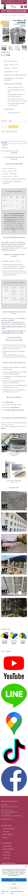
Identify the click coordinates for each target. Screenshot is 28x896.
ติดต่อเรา (3, 428)
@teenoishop (9, 402)
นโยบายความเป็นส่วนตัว (8, 828)
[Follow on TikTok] (5, 8)
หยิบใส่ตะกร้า (13, 126)
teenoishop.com (15, 407)
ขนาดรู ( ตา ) (4, 121)
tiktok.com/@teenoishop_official (15, 410)
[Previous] (3, 31)
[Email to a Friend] (10, 131)
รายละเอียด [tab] (4, 142)
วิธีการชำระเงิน (6, 855)
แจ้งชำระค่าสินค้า (7, 846)
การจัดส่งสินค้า (6, 852)
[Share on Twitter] (8, 131)
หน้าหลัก (5, 15)
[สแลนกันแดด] (23, 635)
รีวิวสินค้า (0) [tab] (5, 147)
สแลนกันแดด (23, 640)
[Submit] (25, 11)
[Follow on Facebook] (5, 5)
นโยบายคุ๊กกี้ (6, 831)
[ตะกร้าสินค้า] (22, 7)
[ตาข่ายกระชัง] (14, 635)
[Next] (24, 31)
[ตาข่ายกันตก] (5, 635)
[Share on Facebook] (5, 131)
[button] (26, 866)
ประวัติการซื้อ (6, 858)
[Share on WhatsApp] (2, 131)
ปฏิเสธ (14, 884)
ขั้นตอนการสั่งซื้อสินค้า (8, 849)
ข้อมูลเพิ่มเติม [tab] (5, 145)
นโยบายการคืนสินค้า (8, 834)
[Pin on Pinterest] (13, 131)
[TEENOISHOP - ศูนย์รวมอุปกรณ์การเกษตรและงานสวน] (13, 6)
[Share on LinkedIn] (16, 131)
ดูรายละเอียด (14, 888)
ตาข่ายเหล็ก (22, 15)
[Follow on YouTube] (5, 10)
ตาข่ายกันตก (5, 640)
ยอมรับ (14, 879)
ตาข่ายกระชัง (14, 640)
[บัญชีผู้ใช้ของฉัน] (25, 7)
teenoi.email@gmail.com (11, 812)
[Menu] (2, 8)
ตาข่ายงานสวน (13, 15)
